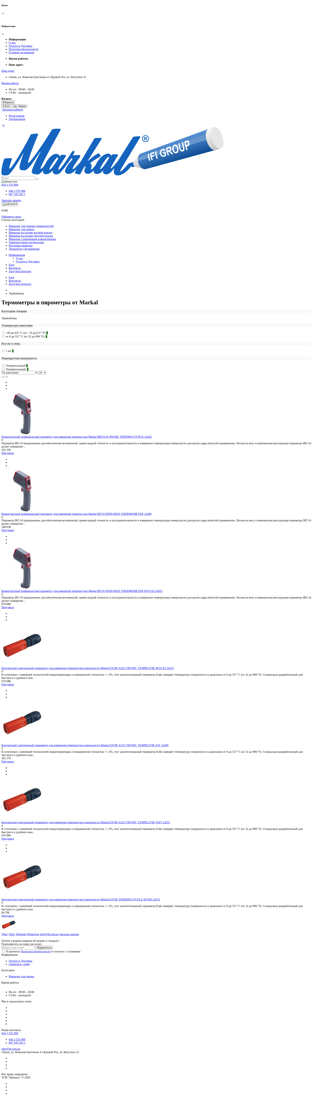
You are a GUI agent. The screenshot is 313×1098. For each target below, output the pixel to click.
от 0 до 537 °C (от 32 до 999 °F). (26, 336)
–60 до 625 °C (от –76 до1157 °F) (27, 332)
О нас (12, 42)
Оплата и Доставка (20, 45)
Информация (17, 255)
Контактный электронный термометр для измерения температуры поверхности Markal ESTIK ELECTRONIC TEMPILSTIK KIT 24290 (84, 745)
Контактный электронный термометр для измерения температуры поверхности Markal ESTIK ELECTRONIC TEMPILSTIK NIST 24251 (85, 822)
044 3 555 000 (17, 190)
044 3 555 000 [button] (9, 1033)
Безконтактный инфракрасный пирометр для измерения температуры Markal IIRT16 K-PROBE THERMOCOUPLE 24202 (76, 436)
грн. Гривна (19, 106)
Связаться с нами (19, 964)
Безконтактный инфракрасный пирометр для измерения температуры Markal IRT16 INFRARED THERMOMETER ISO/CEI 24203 (81, 591)
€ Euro (6, 106)
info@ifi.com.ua (10, 1048)
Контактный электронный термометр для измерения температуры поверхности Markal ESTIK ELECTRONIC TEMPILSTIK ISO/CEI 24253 (87, 668)
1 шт (10, 350)
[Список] (2, 376)
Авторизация (17, 119)
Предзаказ (7, 453)
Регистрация (16, 115)
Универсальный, (17, 369)
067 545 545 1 (17, 194)
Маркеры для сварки (21, 976)
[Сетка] (6, 376)
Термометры (9, 318)
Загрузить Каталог (20, 271)
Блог (11, 264)
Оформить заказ (11, 216)
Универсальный (17, 365)
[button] (7, 70)
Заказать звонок (11, 200)
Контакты (15, 268)
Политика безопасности (23, 49)
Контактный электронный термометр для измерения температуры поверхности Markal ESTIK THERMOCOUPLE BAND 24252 (80, 899)
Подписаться (44, 947)
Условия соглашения (21, 52)
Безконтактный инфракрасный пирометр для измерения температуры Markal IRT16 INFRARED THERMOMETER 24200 (76, 513)
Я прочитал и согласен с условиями (43, 951)
